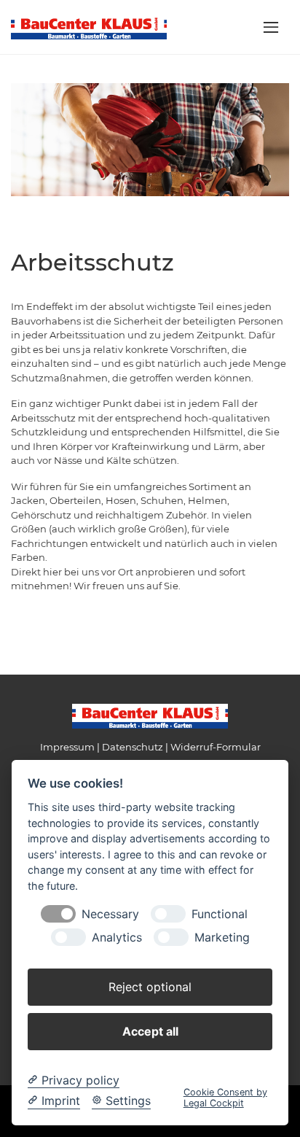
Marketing (222, 937)
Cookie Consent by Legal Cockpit (225, 1098)
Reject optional (150, 986)
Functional (220, 914)
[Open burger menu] (271, 27)
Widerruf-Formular (215, 747)
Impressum (67, 747)
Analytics (117, 937)
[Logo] (89, 26)
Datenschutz (132, 747)
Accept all (150, 1031)
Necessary (110, 914)
